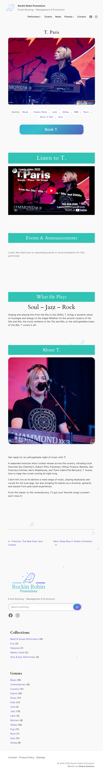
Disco (13, 697)
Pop (12, 729)
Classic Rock (40, 112)
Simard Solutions (86, 766)
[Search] (77, 607)
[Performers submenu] (40, 16)
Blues (25, 112)
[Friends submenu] (73, 16)
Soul (60, 117)
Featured (15, 648)
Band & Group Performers (24, 639)
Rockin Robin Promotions (31, 5)
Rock (86, 112)
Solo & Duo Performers (22, 657)
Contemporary (18, 684)
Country (14, 689)
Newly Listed (17, 652)
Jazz (54, 112)
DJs (12, 643)
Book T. (51, 129)
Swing (13, 742)
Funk (12, 702)
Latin (13, 715)
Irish (12, 706)
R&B (76, 112)
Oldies (65, 112)
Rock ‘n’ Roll (46, 117)
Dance (13, 693)
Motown (14, 720)
